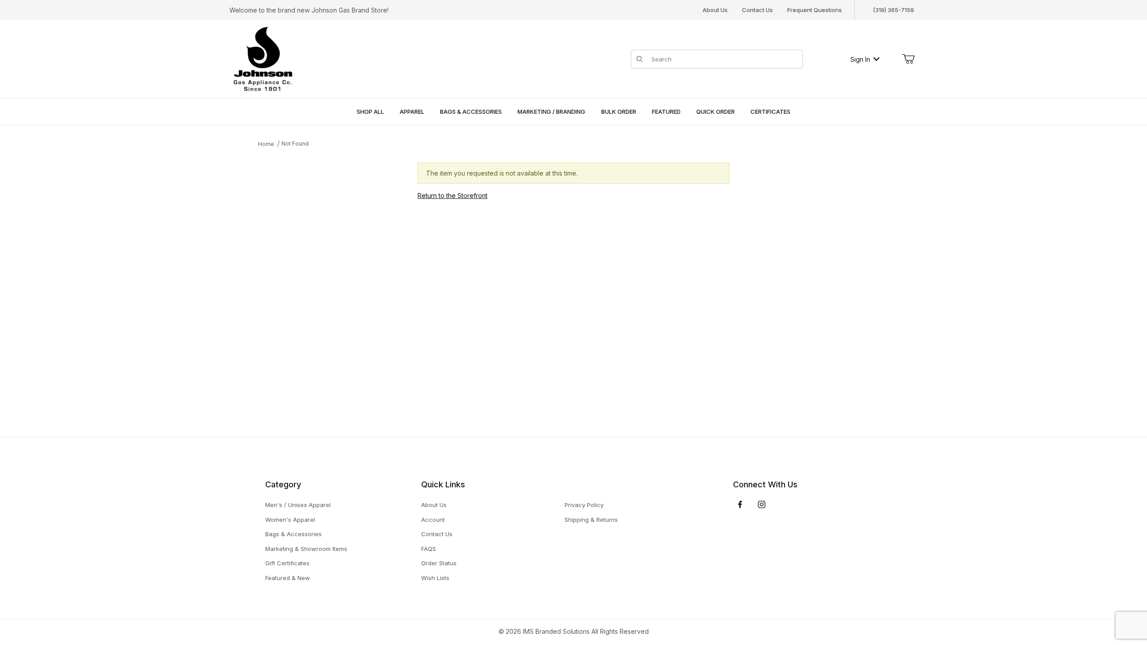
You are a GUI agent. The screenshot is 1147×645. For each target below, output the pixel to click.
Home (266, 144)
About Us (715, 9)
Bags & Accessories (293, 534)
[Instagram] (761, 504)
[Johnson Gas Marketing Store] (263, 58)
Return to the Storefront (452, 195)
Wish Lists (435, 577)
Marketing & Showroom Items (306, 548)
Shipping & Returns (591, 519)
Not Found (295, 143)
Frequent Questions (814, 9)
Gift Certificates (287, 563)
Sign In (860, 59)
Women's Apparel (290, 519)
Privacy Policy (584, 504)
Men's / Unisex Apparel (298, 504)
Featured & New (287, 577)
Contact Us (757, 9)
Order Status (439, 563)
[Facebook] (740, 504)
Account (433, 519)
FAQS (428, 548)
